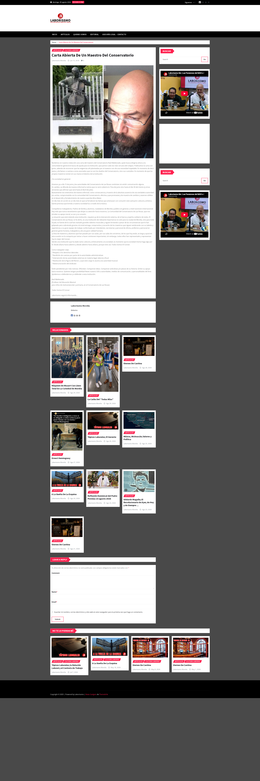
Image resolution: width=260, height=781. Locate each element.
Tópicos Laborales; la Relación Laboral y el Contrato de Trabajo (67, 666)
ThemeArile (103, 694)
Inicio (54, 34)
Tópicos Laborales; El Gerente (102, 437)
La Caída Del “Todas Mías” (100, 399)
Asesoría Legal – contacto (114, 34)
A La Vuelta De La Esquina (64, 494)
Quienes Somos (80, 34)
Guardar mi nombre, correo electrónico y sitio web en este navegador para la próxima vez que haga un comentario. (98, 612)
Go (205, 59)
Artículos (65, 34)
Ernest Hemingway (61, 458)
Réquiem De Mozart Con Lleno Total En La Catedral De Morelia (67, 387)
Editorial (94, 34)
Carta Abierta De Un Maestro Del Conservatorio (76, 42)
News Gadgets (91, 694)
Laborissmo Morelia (59, 60)
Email (54, 602)
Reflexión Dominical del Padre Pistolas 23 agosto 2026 (102, 497)
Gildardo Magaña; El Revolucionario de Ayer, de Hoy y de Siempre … (139, 502)
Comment (56, 573)
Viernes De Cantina (133, 363)
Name (54, 592)
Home (54, 42)
